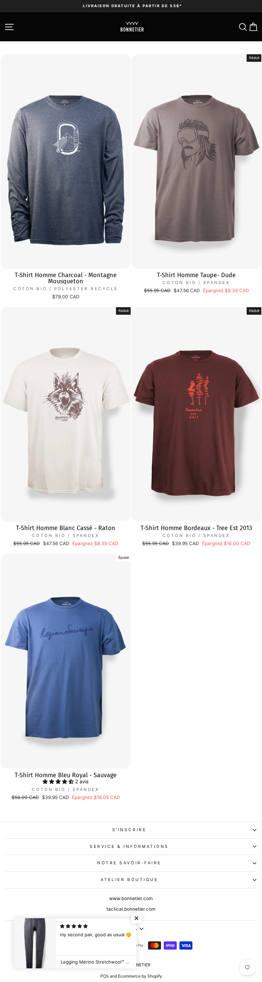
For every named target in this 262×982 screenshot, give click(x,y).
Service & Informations (129, 846)
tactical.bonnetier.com (131, 909)
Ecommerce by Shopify (140, 976)
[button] (59, 782)
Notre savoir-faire (129, 862)
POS (104, 976)
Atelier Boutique (129, 879)
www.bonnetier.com (131, 898)
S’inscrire (129, 829)
